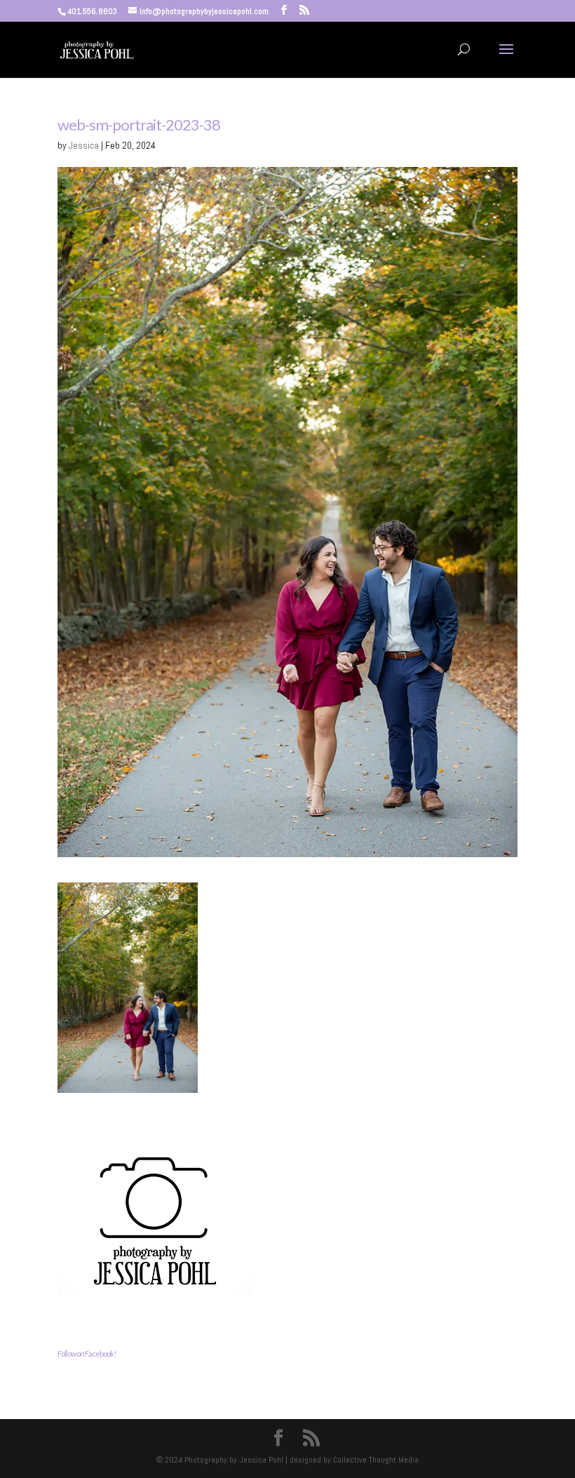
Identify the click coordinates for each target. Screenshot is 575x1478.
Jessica (84, 145)
